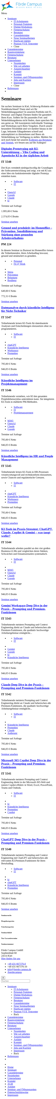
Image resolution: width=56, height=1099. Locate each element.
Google (11, 195)
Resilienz (11, 280)
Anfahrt (17, 1039)
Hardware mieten (22, 1008)
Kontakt (18, 1042)
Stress (10, 272)
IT (15, 184)
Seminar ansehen (9, 221)
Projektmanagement (23, 412)
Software (18, 181)
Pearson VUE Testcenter (26, 1011)
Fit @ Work (19, 264)
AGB (10, 1084)
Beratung (18, 1000)
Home (10, 1067)
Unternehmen (14, 1028)
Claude (10, 198)
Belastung (12, 277)
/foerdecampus (14, 972)
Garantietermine (21, 1003)
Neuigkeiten (20, 1031)
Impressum (19, 1050)
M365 (10, 420)
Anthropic (12, 733)
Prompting (12, 353)
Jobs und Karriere (22, 1048)
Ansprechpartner (22, 1036)
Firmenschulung (22, 997)
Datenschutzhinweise (17, 1092)
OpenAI (11, 192)
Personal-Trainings (23, 992)
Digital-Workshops (23, 995)
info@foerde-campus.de (19, 969)
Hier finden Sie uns (10, 958)
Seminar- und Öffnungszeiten (28, 1045)
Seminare (12, 986)
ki (8, 200)
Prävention (12, 274)
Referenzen (13, 1056)
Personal (18, 261)
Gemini (11, 649)
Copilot (11, 812)
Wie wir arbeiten (22, 1034)
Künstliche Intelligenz (18, 347)
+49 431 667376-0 (16, 963)
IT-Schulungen (21, 989)
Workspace (12, 350)
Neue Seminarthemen (24, 1006)
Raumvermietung (15, 1020)
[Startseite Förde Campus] (21, 10)
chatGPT (11, 345)
